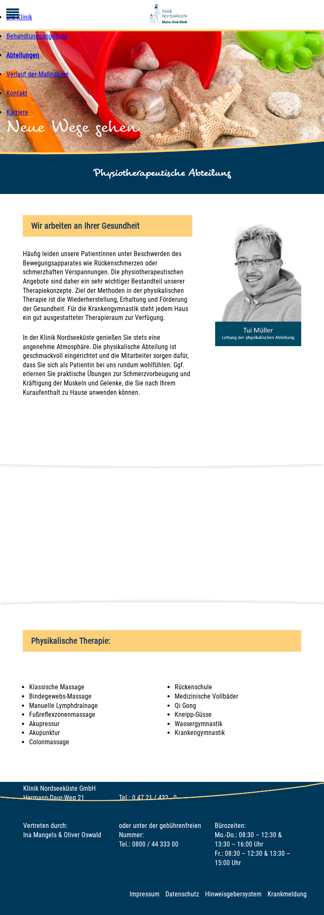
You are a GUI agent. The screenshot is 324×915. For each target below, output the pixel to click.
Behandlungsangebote (37, 36)
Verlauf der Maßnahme (37, 74)
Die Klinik (19, 17)
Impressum (144, 894)
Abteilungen (22, 55)
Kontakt (16, 93)
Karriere (17, 112)
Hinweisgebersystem (233, 894)
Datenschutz (182, 894)
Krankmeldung (287, 894)
